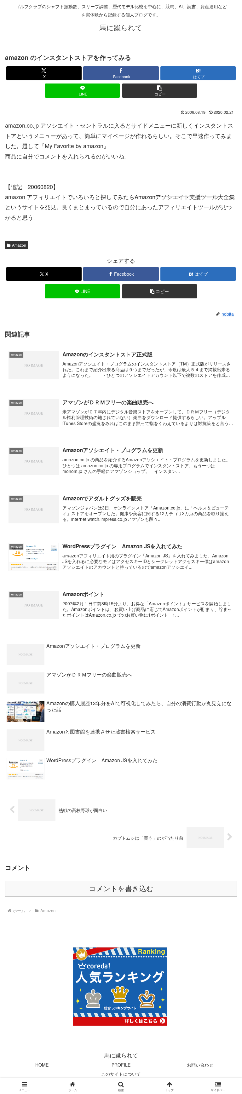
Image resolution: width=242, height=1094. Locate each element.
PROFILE (121, 1065)
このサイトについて (121, 1074)
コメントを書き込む (121, 889)
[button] (159, 90)
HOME (42, 1065)
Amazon (19, 245)
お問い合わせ (200, 1065)
